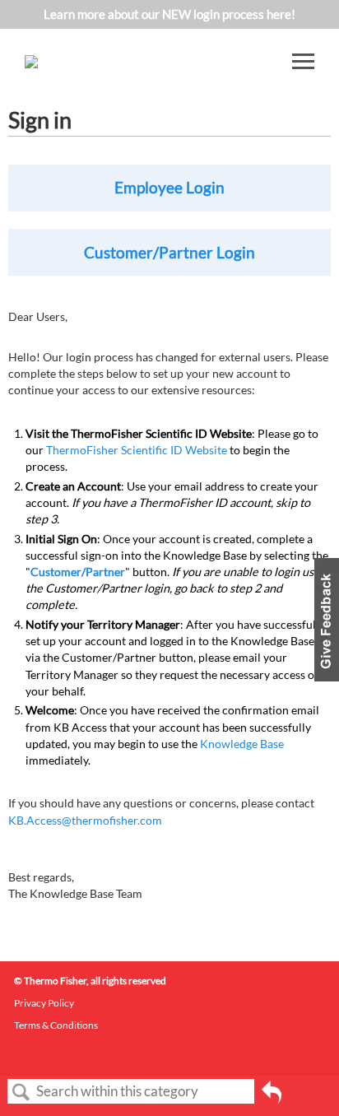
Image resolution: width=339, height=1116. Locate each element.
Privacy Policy (44, 1003)
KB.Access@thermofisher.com (85, 820)
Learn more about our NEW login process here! (169, 14)
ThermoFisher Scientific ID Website (136, 450)
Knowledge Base (242, 744)
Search (21, 1092)
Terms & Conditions (56, 1025)
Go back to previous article (271, 1097)
